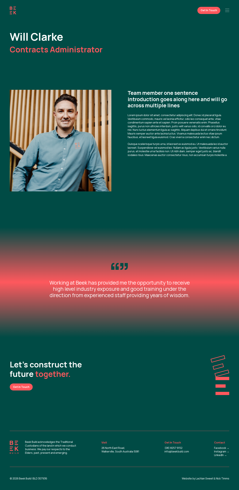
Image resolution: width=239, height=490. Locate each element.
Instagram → (221, 451)
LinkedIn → (220, 455)
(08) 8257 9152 (173, 448)
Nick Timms (222, 478)
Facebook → (221, 448)
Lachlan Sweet (204, 478)
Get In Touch (209, 10)
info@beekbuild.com (177, 451)
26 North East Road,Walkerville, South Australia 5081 (120, 449)
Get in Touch (21, 387)
